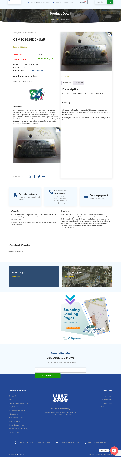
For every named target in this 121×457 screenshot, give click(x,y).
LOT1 (26, 70)
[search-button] (110, 2)
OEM (19, 33)
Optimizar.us (20, 454)
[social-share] (30, 176)
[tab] (67, 83)
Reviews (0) (78, 83)
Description (67, 83)
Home (15, 33)
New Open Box (37, 70)
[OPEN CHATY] (114, 450)
